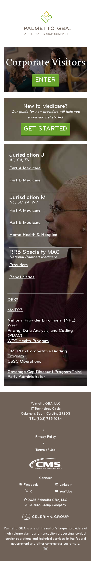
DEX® (12, 300)
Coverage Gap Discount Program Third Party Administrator (44, 374)
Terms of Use (45, 450)
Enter (45, 80)
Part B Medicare (25, 180)
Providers (18, 265)
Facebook (31, 485)
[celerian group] (45, 517)
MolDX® (15, 310)
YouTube (66, 491)
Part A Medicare (25, 168)
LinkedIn (66, 485)
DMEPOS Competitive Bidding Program (37, 353)
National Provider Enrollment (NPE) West (41, 323)
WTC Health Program (28, 341)
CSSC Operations (24, 361)
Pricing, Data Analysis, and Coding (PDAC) (40, 333)
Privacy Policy (45, 437)
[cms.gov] (45, 463)
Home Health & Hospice (33, 235)
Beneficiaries (22, 277)
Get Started (45, 129)
